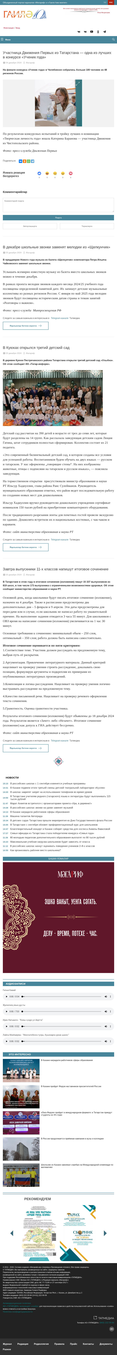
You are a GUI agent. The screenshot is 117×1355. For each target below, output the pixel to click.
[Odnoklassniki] (98, 32)
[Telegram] (104, 32)
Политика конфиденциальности (18, 1312)
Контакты (88, 1344)
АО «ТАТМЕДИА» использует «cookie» (21, 1306)
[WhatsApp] (28, 161)
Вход (18, 28)
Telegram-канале (59, 318)
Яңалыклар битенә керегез (23, 326)
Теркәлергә (87, 226)
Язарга (58, 218)
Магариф (30, 63)
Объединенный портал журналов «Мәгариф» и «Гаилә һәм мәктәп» (35, 2)
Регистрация (9, 28)
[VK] (79, 32)
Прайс (73, 1344)
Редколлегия (41, 1344)
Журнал (7, 1344)
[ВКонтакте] (20, 161)
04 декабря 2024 (14, 63)
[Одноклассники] (24, 161)
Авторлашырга (30, 226)
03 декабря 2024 (14, 252)
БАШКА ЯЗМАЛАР (58, 858)
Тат (105, 2)
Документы (106, 1344)
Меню (8, 40)
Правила (59, 1344)
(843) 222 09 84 (107, 1322)
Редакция (22, 1344)
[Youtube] (91, 32)
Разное (7, 1349)
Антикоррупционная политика (17, 1303)
